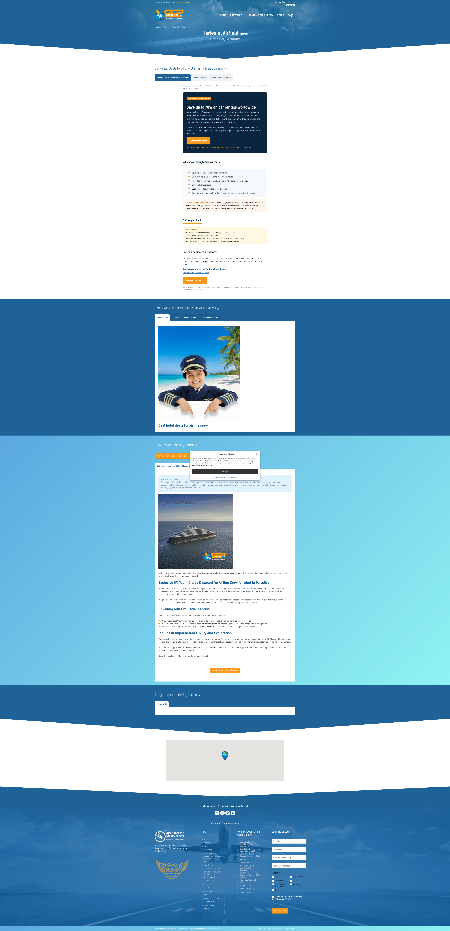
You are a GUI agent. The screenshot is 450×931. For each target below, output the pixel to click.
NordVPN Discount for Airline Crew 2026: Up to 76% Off (250, 875)
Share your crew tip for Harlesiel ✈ (172, 456)
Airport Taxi (244, 863)
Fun (205, 895)
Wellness (208, 846)
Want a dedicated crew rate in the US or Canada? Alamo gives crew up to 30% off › (219, 147)
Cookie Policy (245, 885)
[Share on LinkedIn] (227, 815)
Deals (280, 15)
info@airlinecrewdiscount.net (165, 2)
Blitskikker (218, 928)
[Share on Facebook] (217, 815)
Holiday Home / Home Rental (213, 873)
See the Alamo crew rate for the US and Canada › (205, 269)
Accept (225, 471)
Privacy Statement (247, 892)
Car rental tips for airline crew (196, 272)
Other (206, 909)
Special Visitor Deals (212, 869)
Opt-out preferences (219, 477)
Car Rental (208, 865)
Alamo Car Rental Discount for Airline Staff (250, 855)
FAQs (290, 15)
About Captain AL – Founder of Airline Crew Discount (249, 844)
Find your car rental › (195, 280)
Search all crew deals (230, 823)
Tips (206, 884)
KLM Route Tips (211, 877)
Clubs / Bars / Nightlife (213, 898)
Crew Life (236, 15)
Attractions (244, 859)
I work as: (277, 873)
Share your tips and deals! (248, 881)
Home (223, 15)
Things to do (209, 902)
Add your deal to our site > (284, 2)
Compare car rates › (198, 141)
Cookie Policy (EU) (247, 889)
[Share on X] (222, 815)
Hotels (207, 843)
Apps (206, 881)
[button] (256, 454)
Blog (206, 839)
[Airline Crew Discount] (184, 15)
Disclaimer (291, 928)
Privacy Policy (231, 477)
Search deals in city (260, 15)
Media (206, 862)
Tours (206, 888)
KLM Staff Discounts (212, 891)
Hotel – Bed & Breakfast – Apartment (214, 857)
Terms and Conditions (266, 928)
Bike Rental (209, 905)
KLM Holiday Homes (212, 853)
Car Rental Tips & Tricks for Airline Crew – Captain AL (249, 868)
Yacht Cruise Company (250, 588)
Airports (166, 27)
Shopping (208, 850)
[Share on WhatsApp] (233, 815)
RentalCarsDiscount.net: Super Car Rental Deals (250, 850)
